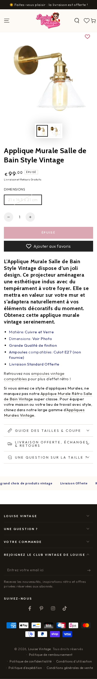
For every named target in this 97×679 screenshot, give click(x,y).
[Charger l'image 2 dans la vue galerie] (55, 131)
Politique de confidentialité (30, 661)
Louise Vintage (39, 649)
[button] (77, 20)
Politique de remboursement (51, 655)
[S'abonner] (90, 570)
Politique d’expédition (25, 668)
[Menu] (6, 20)
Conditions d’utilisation (74, 661)
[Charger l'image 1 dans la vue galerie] (42, 131)
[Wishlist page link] (86, 20)
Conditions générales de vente (70, 668)
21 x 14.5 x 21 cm (23, 199)
